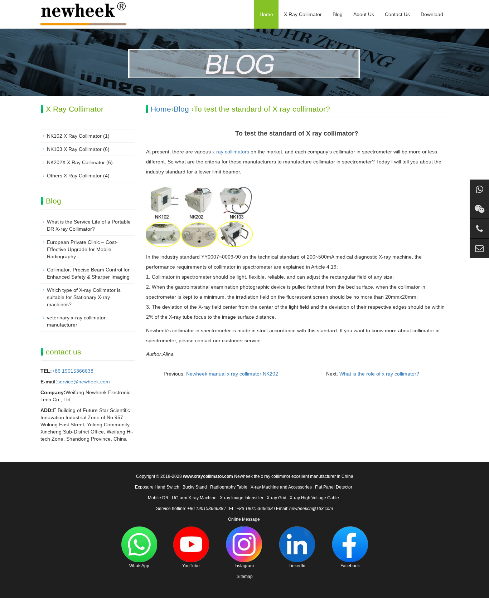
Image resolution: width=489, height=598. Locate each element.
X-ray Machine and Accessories (281, 487)
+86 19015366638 (72, 371)
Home (266, 14)
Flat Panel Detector (333, 487)
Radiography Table (228, 487)
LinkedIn (297, 565)
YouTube (191, 565)
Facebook (350, 565)
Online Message (244, 519)
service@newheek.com (83, 381)
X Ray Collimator (303, 14)
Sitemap (245, 576)
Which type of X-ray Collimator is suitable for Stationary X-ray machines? (84, 297)
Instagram (244, 565)
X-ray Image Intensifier (241, 497)
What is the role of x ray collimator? (379, 374)
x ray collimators (230, 152)
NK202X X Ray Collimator (76, 162)
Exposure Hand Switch (157, 487)
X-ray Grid (276, 497)
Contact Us (397, 14)
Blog (338, 14)
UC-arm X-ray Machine (194, 497)
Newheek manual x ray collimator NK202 (232, 374)
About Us (363, 14)
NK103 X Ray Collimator (74, 149)
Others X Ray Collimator (74, 175)
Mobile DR (158, 497)
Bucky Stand (195, 487)
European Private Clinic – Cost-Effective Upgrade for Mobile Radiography (82, 249)
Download (432, 14)
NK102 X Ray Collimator (74, 136)
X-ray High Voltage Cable (314, 497)
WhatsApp (139, 565)
